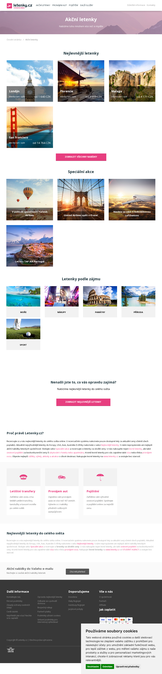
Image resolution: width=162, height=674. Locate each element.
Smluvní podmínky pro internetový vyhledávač (47, 621)
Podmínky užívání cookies (48, 615)
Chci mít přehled (77, 571)
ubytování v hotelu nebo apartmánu (67, 452)
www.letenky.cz (110, 456)
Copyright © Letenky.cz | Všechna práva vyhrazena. (30, 640)
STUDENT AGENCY (131, 549)
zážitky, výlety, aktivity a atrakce (43, 456)
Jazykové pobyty (75, 609)
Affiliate (102, 605)
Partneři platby (44, 611)
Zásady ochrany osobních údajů (18, 606)
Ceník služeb (12, 611)
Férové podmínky (14, 601)
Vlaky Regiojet (74, 601)
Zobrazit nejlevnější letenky (83, 401)
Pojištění (73, 5)
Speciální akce (81, 171)
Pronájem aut (59, 5)
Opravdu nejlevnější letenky (49, 597)
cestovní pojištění (15, 452)
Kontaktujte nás (13, 597)
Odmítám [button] (107, 666)
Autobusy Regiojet (76, 605)
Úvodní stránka (14, 39)
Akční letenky (43, 5)
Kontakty (151, 5)
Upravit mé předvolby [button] (127, 666)
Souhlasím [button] (93, 666)
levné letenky (135, 448)
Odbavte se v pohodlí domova (47, 602)
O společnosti (105, 597)
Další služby (86, 5)
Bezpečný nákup (44, 607)
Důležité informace (136, 5)
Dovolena (72, 597)
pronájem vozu (71, 549)
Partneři (102, 601)
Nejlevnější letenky (81, 53)
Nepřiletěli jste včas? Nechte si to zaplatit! (19, 616)
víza (129, 452)
